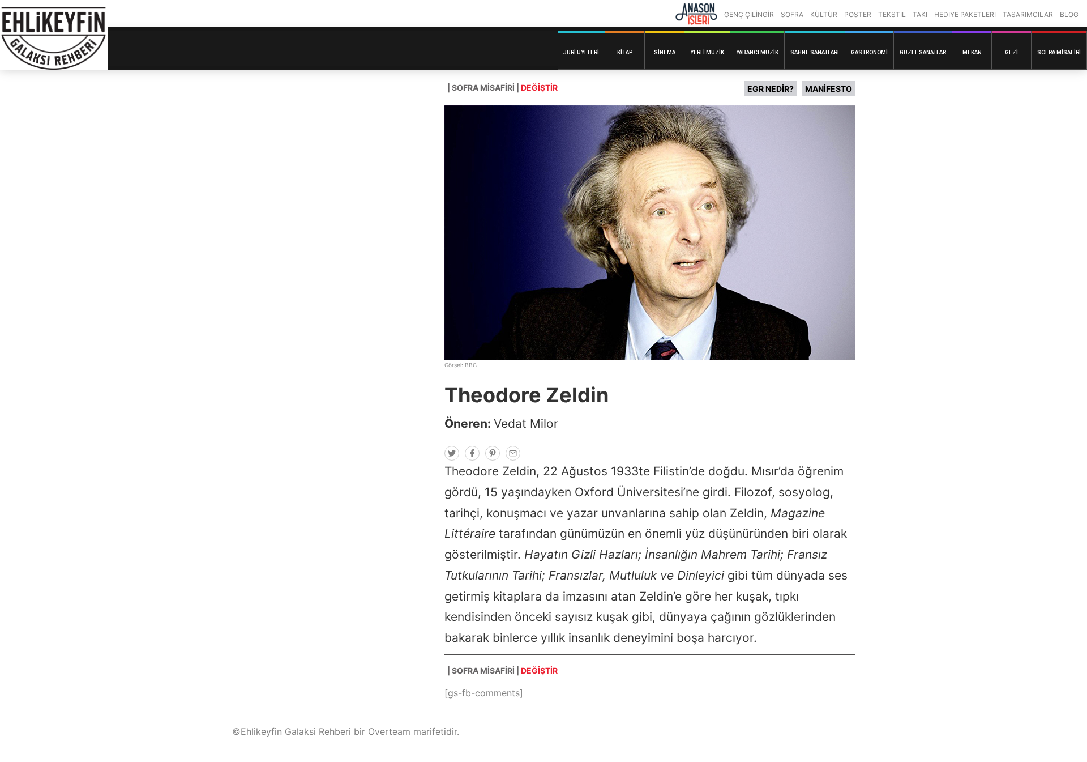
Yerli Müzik (707, 52)
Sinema (664, 52)
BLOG (1069, 14)
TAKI (920, 14)
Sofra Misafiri (1059, 52)
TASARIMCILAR (1028, 14)
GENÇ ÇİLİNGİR (749, 14)
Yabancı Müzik (757, 52)
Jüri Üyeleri (581, 52)
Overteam (389, 731)
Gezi (1011, 52)
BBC (471, 364)
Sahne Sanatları (814, 52)
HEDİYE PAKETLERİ (965, 14)
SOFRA (792, 14)
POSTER (857, 14)
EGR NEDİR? (770, 88)
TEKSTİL (892, 14)
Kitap (624, 52)
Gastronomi (869, 52)
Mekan (972, 52)
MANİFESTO (828, 88)
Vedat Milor (526, 423)
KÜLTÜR (823, 14)
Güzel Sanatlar (923, 52)
